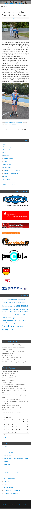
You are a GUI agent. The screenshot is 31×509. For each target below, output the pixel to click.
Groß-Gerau (12, 122)
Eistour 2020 (6, 464)
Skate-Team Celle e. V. (13, 4)
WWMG (18, 330)
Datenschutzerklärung (9, 182)
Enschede (4, 309)
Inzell (9, 318)
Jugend (5, 161)
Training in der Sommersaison (11, 170)
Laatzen (26, 318)
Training (5, 330)
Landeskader (5, 320)
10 (4, 427)
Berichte (5, 153)
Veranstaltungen (7, 147)
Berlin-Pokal (21, 300)
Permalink (14, 124)
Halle (3, 315)
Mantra (20, 504)
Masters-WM (23, 320)
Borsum (27, 299)
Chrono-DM (7, 122)
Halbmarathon (23, 312)
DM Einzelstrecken (20, 302)
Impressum (6, 179)
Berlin (14, 300)
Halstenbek (12, 314)
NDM (3, 323)
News (5, 144)
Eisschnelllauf (7, 167)
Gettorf (4, 312)
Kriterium (22, 318)
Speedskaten (25, 323)
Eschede (13, 309)
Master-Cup (15, 320)
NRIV (6, 323)
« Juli (4, 437)
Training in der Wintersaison (10, 173)
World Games (12, 330)
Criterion (10, 302)
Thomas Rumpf (6, 18)
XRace (21, 330)
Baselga (9, 300)
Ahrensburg (4, 299)
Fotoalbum (6, 155)
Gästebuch (6, 470)
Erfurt (8, 309)
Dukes (4, 306)
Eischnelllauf (10, 306)
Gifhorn (7, 312)
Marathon (10, 320)
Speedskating (9, 326)
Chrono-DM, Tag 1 (6, 129)
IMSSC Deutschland (8, 185)
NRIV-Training (11, 323)
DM (14, 302)
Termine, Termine (8, 158)
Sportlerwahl (20, 326)
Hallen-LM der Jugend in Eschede (12, 473)
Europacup (20, 309)
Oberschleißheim (18, 323)
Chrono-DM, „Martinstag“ (23, 129)
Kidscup (18, 317)
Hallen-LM (7, 314)
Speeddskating (19, 122)
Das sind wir (6, 150)
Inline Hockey (7, 164)
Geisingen (26, 309)
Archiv (5, 176)
